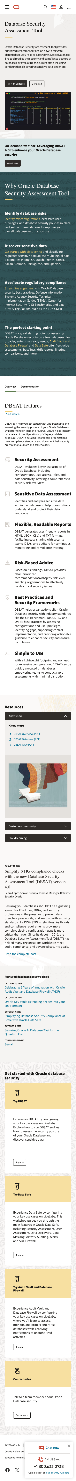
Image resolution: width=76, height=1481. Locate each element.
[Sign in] (61, 7)
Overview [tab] (10, 386)
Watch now (12, 163)
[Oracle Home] (16, 7)
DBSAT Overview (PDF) (27, 733)
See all (9, 1044)
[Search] (45, 7)
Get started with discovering (23, 252)
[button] (7, 7)
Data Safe (41, 345)
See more (13, 414)
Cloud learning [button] (18, 838)
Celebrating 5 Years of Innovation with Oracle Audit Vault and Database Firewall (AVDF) (35, 989)
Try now (20, 1162)
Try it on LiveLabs (16, 83)
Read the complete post (20, 954)
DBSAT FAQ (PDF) (24, 744)
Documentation (30, 386)
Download (37, 83)
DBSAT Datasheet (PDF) (27, 739)
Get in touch (22, 1415)
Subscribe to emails (15, 1457)
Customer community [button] (22, 826)
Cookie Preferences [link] (15, 1451)
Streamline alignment (19, 288)
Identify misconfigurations (22, 219)
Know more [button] (16, 716)
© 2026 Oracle (12, 1445)
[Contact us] (69, 7)
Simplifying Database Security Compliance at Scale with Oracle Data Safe (35, 1018)
